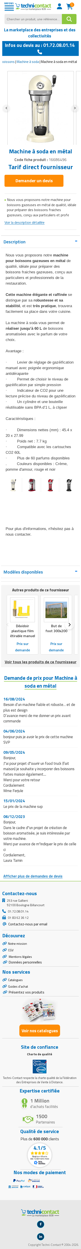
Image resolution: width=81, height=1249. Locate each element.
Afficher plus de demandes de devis (33, 876)
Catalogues (15, 979)
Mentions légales (20, 956)
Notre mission (17, 943)
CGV (11, 950)
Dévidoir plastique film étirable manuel (22, 630)
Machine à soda (28, 61)
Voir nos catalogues (40, 1030)
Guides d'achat (18, 986)
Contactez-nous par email (27, 924)
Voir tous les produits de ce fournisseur (40, 662)
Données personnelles (25, 962)
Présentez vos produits (26, 992)
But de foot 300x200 (56, 628)
